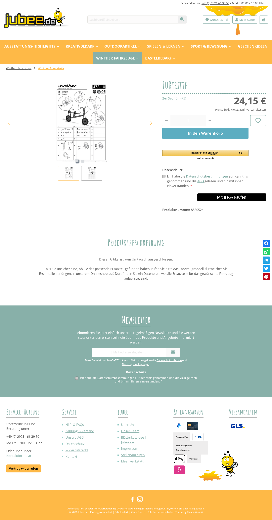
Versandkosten (126, 508)
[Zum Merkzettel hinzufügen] (258, 120)
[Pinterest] (266, 276)
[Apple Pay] (179, 458)
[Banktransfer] (198, 436)
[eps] (179, 469)
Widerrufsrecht (77, 450)
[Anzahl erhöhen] (210, 120)
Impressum (129, 448)
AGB (200, 181)
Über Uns (128, 424)
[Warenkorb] (263, 20)
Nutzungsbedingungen (135, 364)
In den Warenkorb (205, 133)
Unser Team (130, 431)
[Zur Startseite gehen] (39, 19)
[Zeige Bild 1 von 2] (77, 161)
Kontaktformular (18, 456)
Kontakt (71, 456)
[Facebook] (266, 243)
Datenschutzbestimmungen (207, 176)
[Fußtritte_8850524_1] (80, 123)
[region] (80, 130)
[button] (205, 155)
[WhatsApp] (266, 251)
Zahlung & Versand (80, 431)
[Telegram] (266, 260)
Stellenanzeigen (133, 455)
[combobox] (132, 19)
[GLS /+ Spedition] (237, 425)
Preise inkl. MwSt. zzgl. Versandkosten (240, 109)
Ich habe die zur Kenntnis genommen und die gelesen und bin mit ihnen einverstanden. (207, 181)
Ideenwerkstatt (132, 461)
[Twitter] (266, 268)
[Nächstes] (151, 122)
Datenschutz (75, 444)
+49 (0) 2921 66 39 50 (215, 3)
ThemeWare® (195, 512)
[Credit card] (192, 425)
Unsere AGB (75, 437)
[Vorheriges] (9, 122)
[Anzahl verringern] (166, 120)
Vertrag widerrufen (23, 468)
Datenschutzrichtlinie (169, 360)
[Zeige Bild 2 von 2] (82, 161)
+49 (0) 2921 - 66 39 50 (22, 436)
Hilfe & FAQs (75, 424)
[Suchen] (182, 19)
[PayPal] (179, 425)
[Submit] (173, 352)
